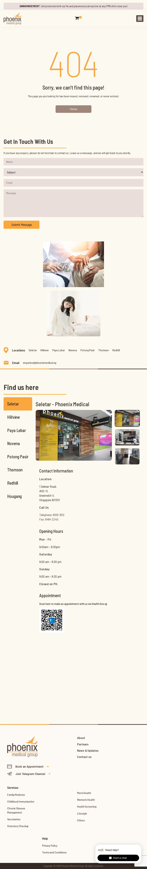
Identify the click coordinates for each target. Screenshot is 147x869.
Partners (83, 744)
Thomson (103, 350)
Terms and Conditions (54, 852)
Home (73, 109)
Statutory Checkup (18, 826)
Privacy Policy (49, 845)
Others (81, 820)
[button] (77, 18)
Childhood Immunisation (20, 801)
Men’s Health (84, 792)
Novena (72, 350)
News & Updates (88, 750)
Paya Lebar (58, 350)
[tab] (127, 418)
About (81, 738)
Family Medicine (16, 794)
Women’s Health (86, 799)
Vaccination (13, 819)
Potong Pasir (87, 350)
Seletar (33, 350)
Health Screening (86, 806)
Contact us (84, 757)
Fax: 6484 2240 (48, 519)
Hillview (44, 350)
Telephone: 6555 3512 (52, 515)
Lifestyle (82, 813)
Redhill (116, 350)
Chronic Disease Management (16, 810)
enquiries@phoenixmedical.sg (39, 362)
